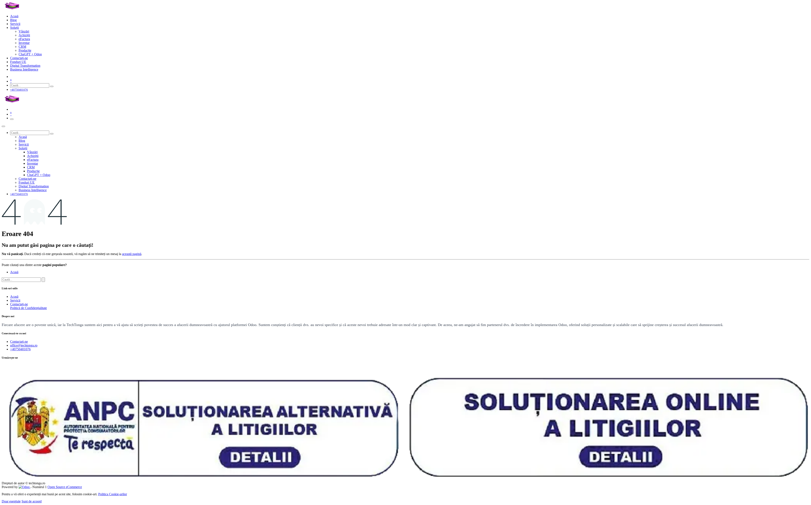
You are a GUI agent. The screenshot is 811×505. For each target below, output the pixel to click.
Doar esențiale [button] (11, 501)
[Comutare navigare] (12, 119)
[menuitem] (14, 16)
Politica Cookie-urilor (112, 494)
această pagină (131, 254)
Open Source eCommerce (65, 487)
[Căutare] (51, 86)
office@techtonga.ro (23, 345)
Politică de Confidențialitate (28, 308)
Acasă (14, 272)
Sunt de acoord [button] (32, 501)
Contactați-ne (19, 304)
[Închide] (3, 126)
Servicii (15, 300)
